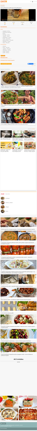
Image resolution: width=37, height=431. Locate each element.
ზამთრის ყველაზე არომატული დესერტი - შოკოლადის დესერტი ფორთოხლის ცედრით (18, 229)
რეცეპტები (9, 418)
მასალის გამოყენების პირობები (6, 426)
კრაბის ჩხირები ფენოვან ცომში (7, 313)
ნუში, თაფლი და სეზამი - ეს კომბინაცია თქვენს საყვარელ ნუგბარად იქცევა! (16, 299)
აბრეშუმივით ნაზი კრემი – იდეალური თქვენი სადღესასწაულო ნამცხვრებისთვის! (17, 286)
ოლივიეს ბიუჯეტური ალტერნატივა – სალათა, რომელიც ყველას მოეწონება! (16, 340)
